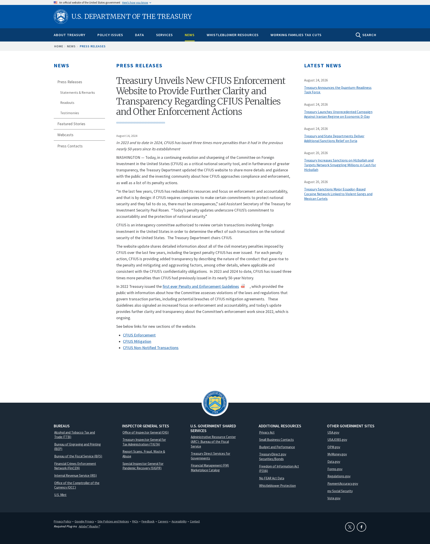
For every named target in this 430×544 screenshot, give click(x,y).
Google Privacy (84, 521)
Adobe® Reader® (89, 526)
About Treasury (69, 35)
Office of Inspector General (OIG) (146, 432)
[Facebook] (361, 527)
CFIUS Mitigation (137, 341)
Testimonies (69, 113)
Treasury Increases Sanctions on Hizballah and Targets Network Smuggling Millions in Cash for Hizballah (340, 165)
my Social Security (340, 491)
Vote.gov (333, 498)
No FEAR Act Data (271, 478)
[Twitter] (350, 527)
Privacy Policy (62, 521)
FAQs (135, 521)
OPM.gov (333, 447)
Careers (163, 521)
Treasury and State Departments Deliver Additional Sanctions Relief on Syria (334, 138)
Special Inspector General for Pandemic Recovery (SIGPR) (143, 465)
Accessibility (179, 521)
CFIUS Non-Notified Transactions (150, 347)
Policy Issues (110, 35)
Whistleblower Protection (277, 485)
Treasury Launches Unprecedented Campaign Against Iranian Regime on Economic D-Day (338, 114)
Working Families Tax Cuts (296, 35)
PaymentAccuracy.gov (342, 483)
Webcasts (65, 134)
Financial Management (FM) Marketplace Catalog (210, 467)
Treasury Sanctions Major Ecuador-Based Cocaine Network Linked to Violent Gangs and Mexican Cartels (338, 194)
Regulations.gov (338, 476)
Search (369, 35)
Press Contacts (70, 146)
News (190, 35)
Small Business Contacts (276, 439)
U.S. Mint (60, 495)
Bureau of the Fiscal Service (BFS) (78, 456)
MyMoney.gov (337, 454)
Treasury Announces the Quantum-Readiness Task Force (338, 89)
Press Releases (93, 46)
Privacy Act (267, 432)
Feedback (148, 521)
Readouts (67, 102)
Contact (195, 521)
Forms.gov (334, 469)
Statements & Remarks (77, 92)
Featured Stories (71, 123)
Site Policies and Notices (113, 521)
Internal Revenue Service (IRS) (75, 475)
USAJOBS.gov (337, 439)
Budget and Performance (277, 447)
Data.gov (333, 461)
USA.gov (333, 432)
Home (58, 46)
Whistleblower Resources (233, 35)
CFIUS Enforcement (139, 335)
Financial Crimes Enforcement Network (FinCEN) (75, 465)
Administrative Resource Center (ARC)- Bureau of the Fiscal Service (213, 441)
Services (164, 35)
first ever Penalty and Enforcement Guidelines (201, 286)
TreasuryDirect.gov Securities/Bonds (272, 456)
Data (139, 35)
